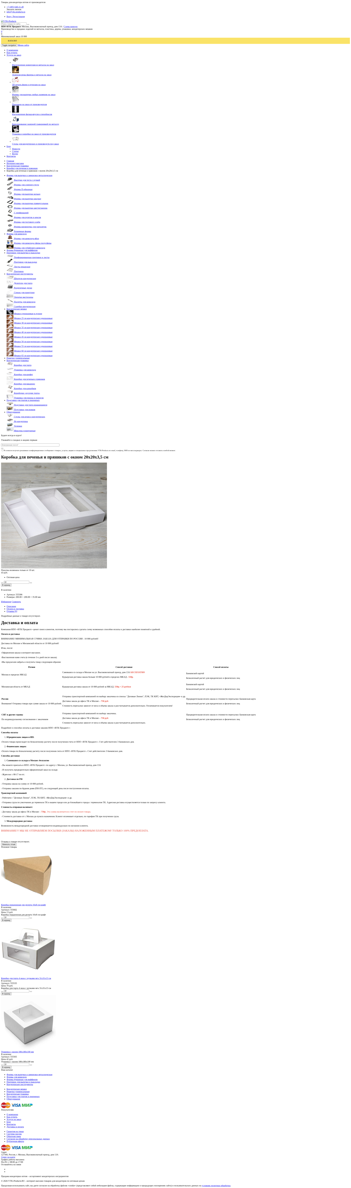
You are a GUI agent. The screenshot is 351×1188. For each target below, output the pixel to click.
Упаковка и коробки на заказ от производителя (34, 134)
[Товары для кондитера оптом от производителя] (8, 21)
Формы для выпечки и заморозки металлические (29, 175)
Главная (10, 161)
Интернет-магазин (15, 163)
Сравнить (16, 602)
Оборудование (13, 412)
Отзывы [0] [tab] (12, 611)
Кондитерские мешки (17, 309)
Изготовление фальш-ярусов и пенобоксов (32, 114)
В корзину (6, 585)
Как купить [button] (12, 52)
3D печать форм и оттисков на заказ (29, 84)
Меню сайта (23, 45)
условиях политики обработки (216, 1185)
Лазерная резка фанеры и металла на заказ (31, 75)
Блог (9, 1122)
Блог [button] (9, 146)
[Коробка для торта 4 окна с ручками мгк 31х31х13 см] (28, 976)
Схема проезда (70, 26)
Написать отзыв (8, 844)
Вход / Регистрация (16, 16)
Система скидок (14, 1134)
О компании (12, 1114)
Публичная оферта (15, 1141)
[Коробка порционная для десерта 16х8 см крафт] (28, 902)
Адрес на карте (8, 1157)
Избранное (6, 602)
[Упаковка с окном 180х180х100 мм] (28, 1049)
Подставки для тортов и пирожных (23, 400)
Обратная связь (14, 1136)
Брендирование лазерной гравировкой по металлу (35, 124)
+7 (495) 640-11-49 (15, 7)
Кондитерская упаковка (18, 166)
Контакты (11, 1124)
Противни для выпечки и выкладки (23, 253)
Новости (16, 149)
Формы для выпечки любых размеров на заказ (33, 94)
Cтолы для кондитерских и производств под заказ (35, 144)
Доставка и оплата (15, 1127)
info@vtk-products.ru (16, 12)
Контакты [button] (11, 156)
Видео (15, 154)
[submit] (2, 448)
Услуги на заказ (14, 1119)
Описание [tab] (11, 606)
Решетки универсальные (18, 358)
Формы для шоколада (17, 234)
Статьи (15, 151)
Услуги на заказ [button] (14, 55)
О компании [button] (12, 50)
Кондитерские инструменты (20, 274)
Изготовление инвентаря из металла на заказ (33, 65)
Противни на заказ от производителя (29, 104)
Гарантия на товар (15, 1131)
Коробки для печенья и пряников (22, 168)
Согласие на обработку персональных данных (28, 1139)
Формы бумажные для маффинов (22, 250)
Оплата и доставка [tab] (15, 609)
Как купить (12, 1117)
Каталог (12, 41)
